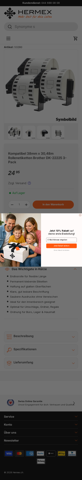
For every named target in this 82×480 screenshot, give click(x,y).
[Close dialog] (80, 215)
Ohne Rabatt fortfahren (61, 250)
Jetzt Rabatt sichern (61, 246)
